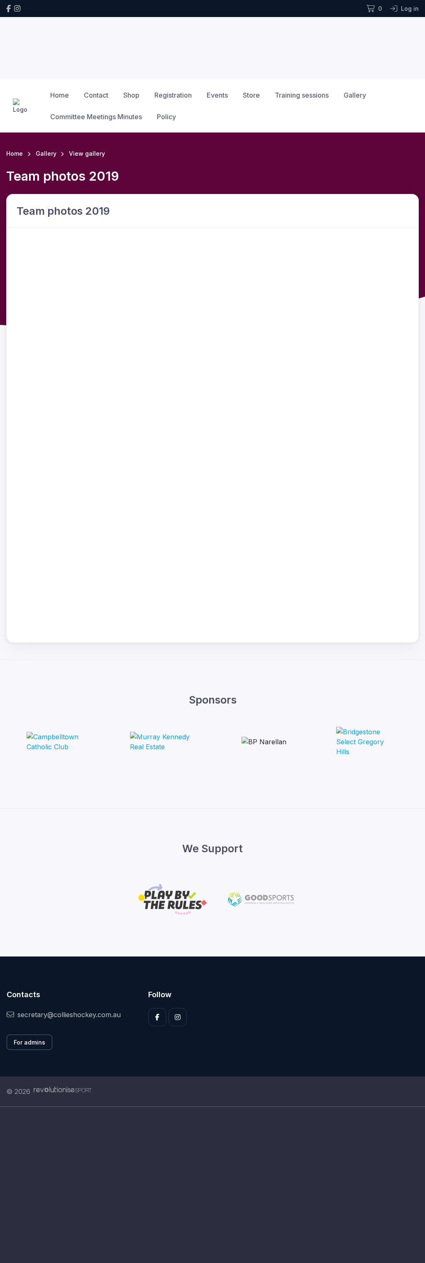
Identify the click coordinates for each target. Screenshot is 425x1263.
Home (59, 95)
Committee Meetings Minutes (96, 117)
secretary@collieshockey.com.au (69, 1014)
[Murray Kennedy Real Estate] (161, 742)
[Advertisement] (212, 1185)
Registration (173, 95)
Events (217, 95)
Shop (131, 95)
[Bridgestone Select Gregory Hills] (367, 742)
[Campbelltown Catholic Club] (58, 742)
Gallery (355, 95)
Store (251, 95)
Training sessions (302, 95)
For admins (29, 1042)
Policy (166, 117)
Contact (96, 95)
